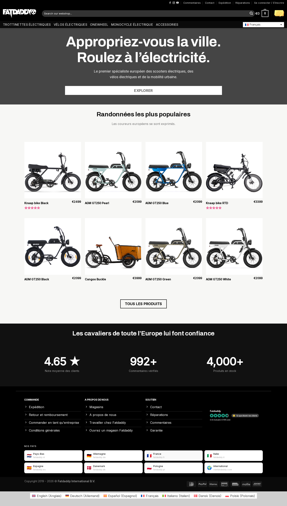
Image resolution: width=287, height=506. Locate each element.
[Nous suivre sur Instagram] (174, 3)
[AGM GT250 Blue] (173, 170)
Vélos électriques (70, 25)
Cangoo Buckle (95, 279)
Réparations (242, 2)
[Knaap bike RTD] (234, 170)
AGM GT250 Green (158, 279)
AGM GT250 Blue (156, 203)
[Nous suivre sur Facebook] (170, 3)
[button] (263, 24)
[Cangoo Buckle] (113, 246)
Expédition (225, 2)
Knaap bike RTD (217, 203)
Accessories (167, 25)
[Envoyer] (251, 13)
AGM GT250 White (218, 279)
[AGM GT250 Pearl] (113, 170)
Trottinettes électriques (27, 25)
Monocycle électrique (132, 25)
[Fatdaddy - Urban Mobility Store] (19, 13)
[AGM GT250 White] (234, 246)
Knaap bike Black (36, 203)
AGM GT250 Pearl (97, 203)
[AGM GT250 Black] (52, 246)
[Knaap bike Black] (52, 170)
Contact (209, 2)
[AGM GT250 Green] (173, 246)
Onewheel (99, 25)
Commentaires (192, 2)
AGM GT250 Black (36, 279)
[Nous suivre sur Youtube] (177, 3)
